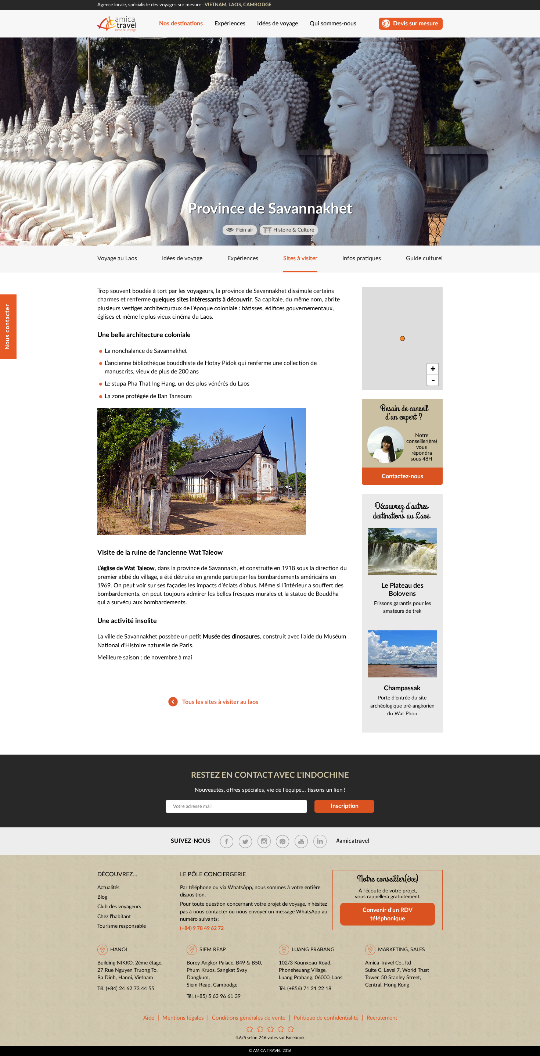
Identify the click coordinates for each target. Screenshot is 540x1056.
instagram (264, 841)
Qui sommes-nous (333, 23)
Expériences (230, 23)
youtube (301, 841)
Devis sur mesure (415, 23)
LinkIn (320, 841)
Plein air (244, 230)
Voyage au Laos (117, 258)
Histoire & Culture (293, 230)
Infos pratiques (361, 258)
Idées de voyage (277, 23)
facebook (226, 841)
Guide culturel (424, 258)
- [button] (433, 380)
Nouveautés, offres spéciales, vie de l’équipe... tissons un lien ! (270, 790)
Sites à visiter (300, 258)
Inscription (345, 806)
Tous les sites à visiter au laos (220, 702)
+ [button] (433, 368)
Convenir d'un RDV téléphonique (388, 914)
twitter (245, 841)
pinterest (282, 841)
